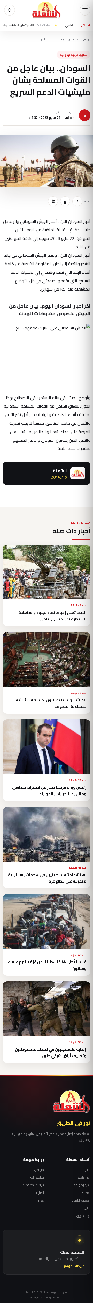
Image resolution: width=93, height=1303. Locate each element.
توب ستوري (83, 1216)
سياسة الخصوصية (33, 1185)
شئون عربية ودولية (64, 39)
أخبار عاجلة (84, 1177)
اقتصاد (86, 1193)
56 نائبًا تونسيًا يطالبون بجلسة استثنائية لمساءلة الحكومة (51, 703)
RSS (41, 1200)
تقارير (87, 1208)
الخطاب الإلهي (81, 1200)
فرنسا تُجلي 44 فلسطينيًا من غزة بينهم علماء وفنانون (47, 965)
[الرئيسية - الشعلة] (46, 10)
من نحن (39, 1170)
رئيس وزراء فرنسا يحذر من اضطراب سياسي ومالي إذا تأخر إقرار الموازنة (49, 790)
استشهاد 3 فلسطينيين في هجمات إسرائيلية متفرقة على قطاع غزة (47, 878)
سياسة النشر (37, 1177)
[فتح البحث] (9, 10)
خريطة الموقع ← (72, 1266)
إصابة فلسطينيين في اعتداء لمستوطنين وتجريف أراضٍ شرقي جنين (50, 1053)
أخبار (88, 1170)
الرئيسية (86, 39)
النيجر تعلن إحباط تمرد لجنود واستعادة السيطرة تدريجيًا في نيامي (52, 616)
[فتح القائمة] (85, 10)
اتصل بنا (39, 1193)
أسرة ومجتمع (82, 1185)
